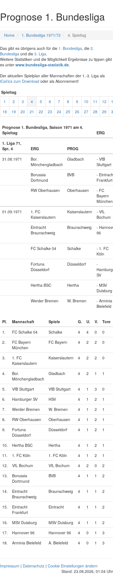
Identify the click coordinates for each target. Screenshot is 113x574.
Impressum (9, 566)
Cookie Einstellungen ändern (73, 566)
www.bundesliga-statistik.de (42, 64)
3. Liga (40, 53)
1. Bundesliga (70, 48)
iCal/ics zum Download (19, 81)
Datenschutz (33, 566)
